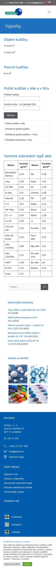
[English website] (46, 3)
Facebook (16, 517)
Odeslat (11, 115)
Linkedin (15, 532)
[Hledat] (44, 287)
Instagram (16, 524)
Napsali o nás (11, 474)
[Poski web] (49, 3)
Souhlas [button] (27, 564)
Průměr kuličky (11, 94)
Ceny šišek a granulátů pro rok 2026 (27, 310)
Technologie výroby (14, 492)
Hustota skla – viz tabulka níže (20, 104)
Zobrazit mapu (16, 457)
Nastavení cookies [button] (12, 564)
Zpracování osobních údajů (18, 483)
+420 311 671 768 (18, 446)
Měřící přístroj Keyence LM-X (23, 317)
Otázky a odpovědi (14, 478)
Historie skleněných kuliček (18, 487)
